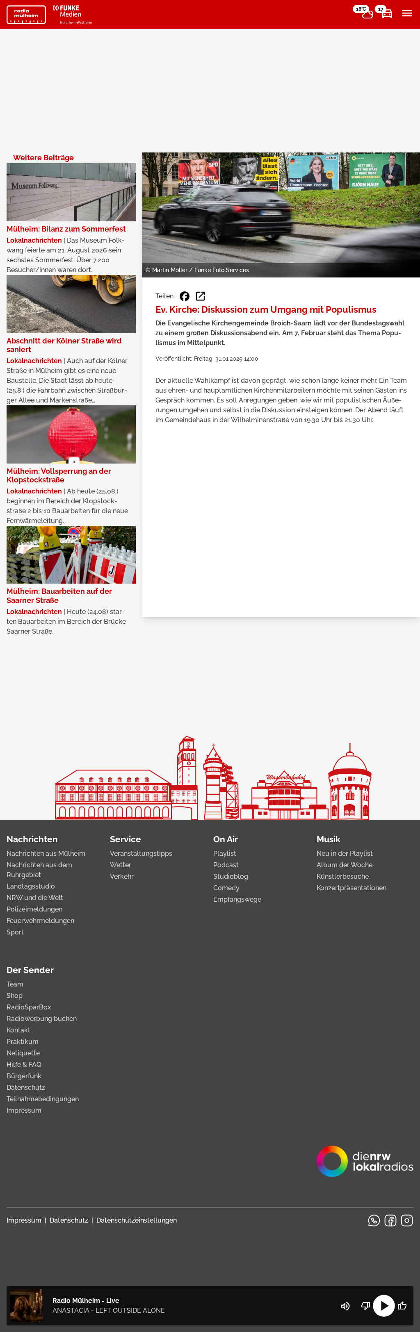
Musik (328, 839)
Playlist (224, 853)
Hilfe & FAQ (24, 1064)
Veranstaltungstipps (141, 853)
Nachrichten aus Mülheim (46, 853)
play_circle (384, 1306)
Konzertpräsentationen (351, 888)
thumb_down (366, 1306)
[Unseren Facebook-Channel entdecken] (390, 1220)
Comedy (226, 888)
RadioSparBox (29, 1007)
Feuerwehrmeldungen (40, 921)
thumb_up (402, 1306)
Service (125, 839)
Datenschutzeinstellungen (136, 1220)
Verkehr (122, 876)
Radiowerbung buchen (42, 1019)
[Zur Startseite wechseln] (26, 14)
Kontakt (18, 1030)
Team (15, 984)
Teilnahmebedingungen (43, 1099)
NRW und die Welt (35, 898)
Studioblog (230, 876)
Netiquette (23, 1053)
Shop (15, 996)
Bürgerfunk (24, 1076)
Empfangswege (237, 899)
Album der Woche (344, 865)
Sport (15, 932)
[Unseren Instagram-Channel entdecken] (406, 1220)
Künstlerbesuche (343, 876)
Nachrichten (32, 839)
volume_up (345, 1306)
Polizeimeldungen (34, 909)
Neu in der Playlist (345, 853)
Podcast (226, 865)
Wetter (120, 865)
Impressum (24, 1110)
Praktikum (23, 1042)
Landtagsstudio (31, 886)
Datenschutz (26, 1087)
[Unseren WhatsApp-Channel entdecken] (374, 1220)
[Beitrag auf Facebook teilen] (184, 296)
